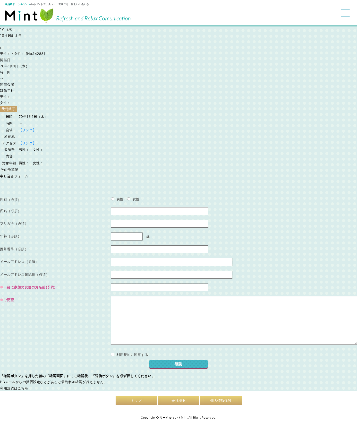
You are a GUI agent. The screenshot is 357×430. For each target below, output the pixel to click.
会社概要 (178, 400)
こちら (23, 388)
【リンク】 (27, 130)
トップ (136, 400)
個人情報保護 (220, 400)
